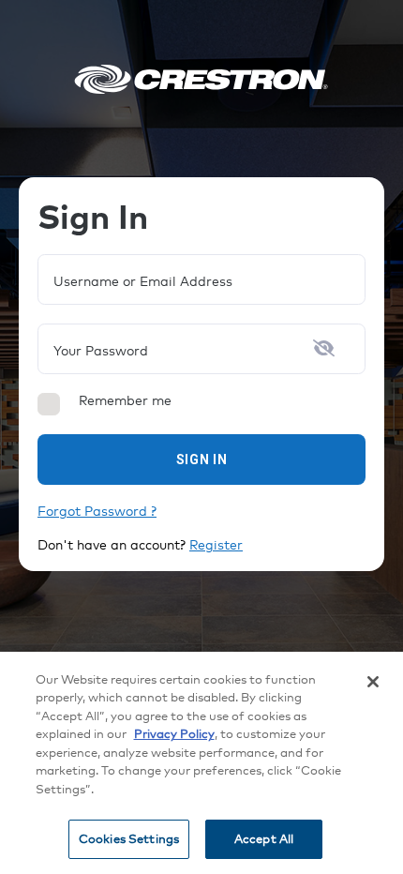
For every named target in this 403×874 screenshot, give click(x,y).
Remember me (125, 400)
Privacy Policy (174, 733)
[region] (201, 763)
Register (216, 544)
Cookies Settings (129, 838)
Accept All (263, 838)
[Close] (373, 681)
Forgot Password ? (97, 511)
